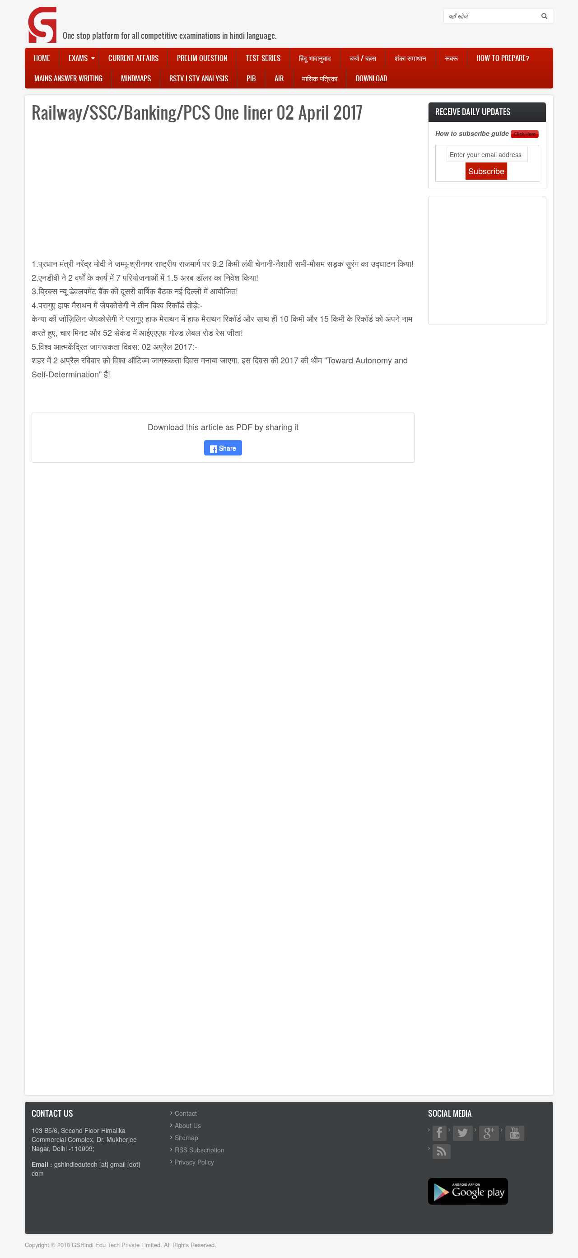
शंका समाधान (410, 58)
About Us (188, 1125)
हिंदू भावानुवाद (315, 58)
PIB (251, 78)
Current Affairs (133, 58)
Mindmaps (136, 78)
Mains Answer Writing (68, 78)
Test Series (263, 58)
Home (42, 58)
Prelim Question (202, 58)
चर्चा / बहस (363, 58)
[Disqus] (223, 589)
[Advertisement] (223, 193)
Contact (186, 1113)
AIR (279, 78)
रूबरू (451, 58)
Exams (78, 58)
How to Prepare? (502, 58)
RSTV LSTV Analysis (198, 78)
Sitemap (186, 1137)
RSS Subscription (199, 1149)
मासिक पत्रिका (319, 78)
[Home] (43, 15)
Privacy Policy (194, 1161)
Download (371, 78)
